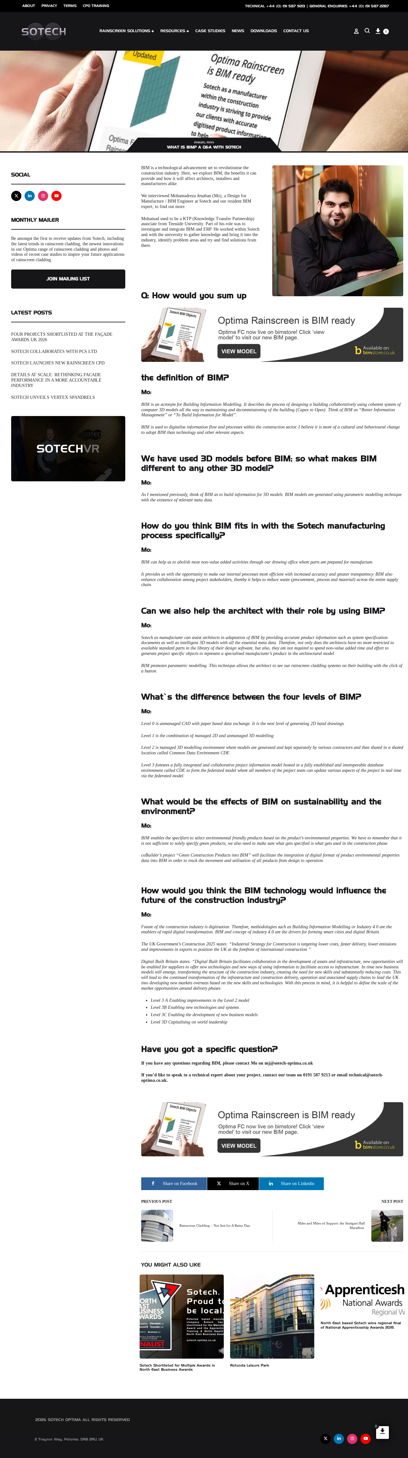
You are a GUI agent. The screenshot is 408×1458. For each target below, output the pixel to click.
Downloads (264, 31)
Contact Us (296, 31)
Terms (69, 6)
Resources (172, 31)
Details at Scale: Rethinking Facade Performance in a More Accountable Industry (56, 380)
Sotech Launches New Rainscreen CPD (58, 363)
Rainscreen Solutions (124, 31)
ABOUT (28, 6)
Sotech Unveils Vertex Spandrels (53, 397)
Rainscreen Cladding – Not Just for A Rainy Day (214, 1225)
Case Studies (210, 31)
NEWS (238, 31)
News (210, 142)
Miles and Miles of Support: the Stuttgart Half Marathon (331, 1225)
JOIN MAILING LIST (68, 279)
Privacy (49, 6)
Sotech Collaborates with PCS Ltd (54, 351)
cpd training (96, 6)
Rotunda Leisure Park (249, 1365)
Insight (199, 142)
